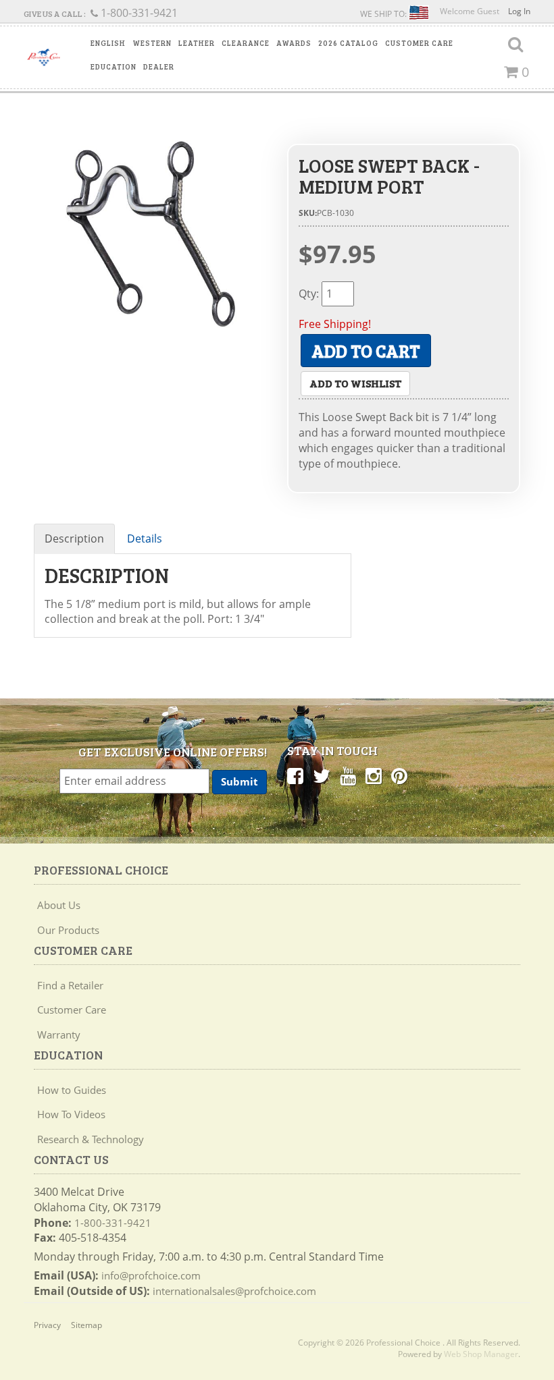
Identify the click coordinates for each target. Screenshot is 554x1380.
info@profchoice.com (151, 1275)
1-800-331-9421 (112, 1223)
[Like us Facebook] (295, 775)
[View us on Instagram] (374, 775)
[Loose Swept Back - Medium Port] (150, 235)
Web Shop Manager (481, 1354)
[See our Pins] (399, 775)
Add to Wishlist (355, 383)
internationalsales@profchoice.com (234, 1291)
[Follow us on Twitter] (321, 775)
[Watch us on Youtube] (348, 775)
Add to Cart (365, 350)
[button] (108, 43)
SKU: (308, 213)
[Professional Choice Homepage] (44, 57)
